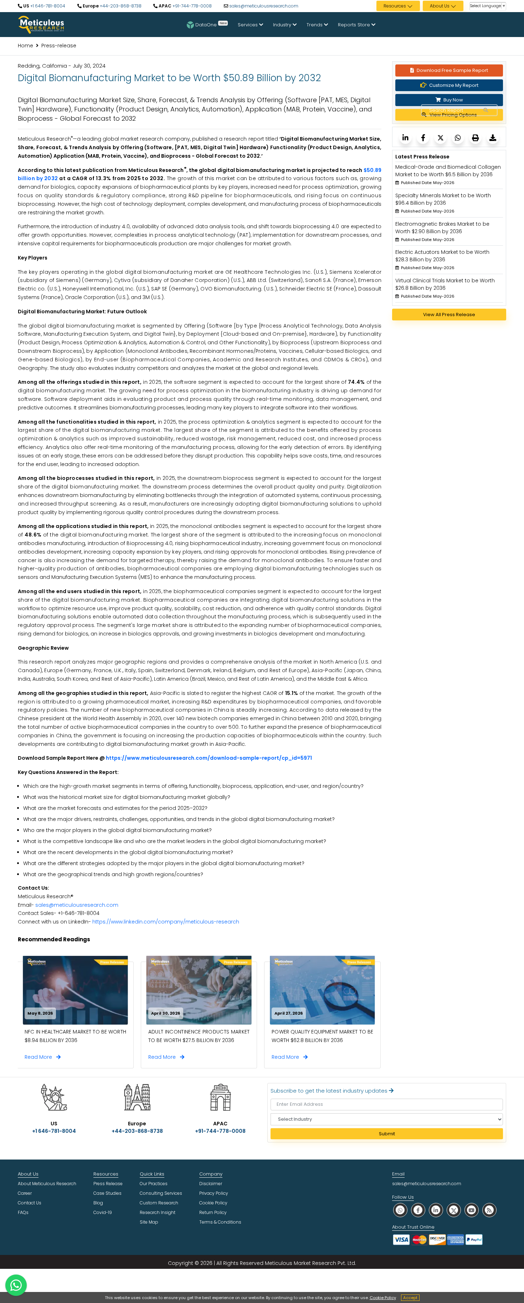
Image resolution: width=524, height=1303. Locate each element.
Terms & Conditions (220, 1222)
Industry (283, 24)
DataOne (211, 24)
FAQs (23, 1212)
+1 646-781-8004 (47, 6)
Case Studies (107, 1193)
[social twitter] (454, 1209)
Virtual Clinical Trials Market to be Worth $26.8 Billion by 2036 (445, 284)
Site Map (149, 1222)
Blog (98, 1203)
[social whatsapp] (400, 1209)
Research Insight (157, 1212)
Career (25, 1193)
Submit (387, 1133)
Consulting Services (161, 1193)
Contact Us (29, 1203)
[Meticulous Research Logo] (41, 24)
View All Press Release (449, 314)
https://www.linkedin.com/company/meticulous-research (165, 921)
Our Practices (154, 1184)
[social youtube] (471, 1209)
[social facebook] (418, 1209)
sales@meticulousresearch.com (263, 6)
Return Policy (213, 1212)
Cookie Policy (383, 1298)
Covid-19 (102, 1212)
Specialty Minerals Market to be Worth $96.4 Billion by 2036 (443, 199)
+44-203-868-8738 (120, 6)
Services (248, 24)
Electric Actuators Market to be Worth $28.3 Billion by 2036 (442, 255)
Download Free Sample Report (452, 70)
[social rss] (489, 1209)
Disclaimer (210, 1184)
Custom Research (159, 1203)
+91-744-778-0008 (191, 6)
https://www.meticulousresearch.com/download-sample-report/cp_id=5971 (209, 758)
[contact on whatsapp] (16, 1285)
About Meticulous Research (47, 1184)
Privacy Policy (213, 1193)
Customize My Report (453, 85)
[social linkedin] (436, 1209)
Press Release (108, 1184)
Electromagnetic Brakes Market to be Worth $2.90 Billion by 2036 (442, 227)
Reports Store (354, 24)
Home (25, 45)
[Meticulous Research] (405, 137)
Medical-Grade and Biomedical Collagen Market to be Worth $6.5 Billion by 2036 (448, 170)
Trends (315, 24)
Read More (40, 1057)
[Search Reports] (485, 110)
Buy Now (452, 99)
